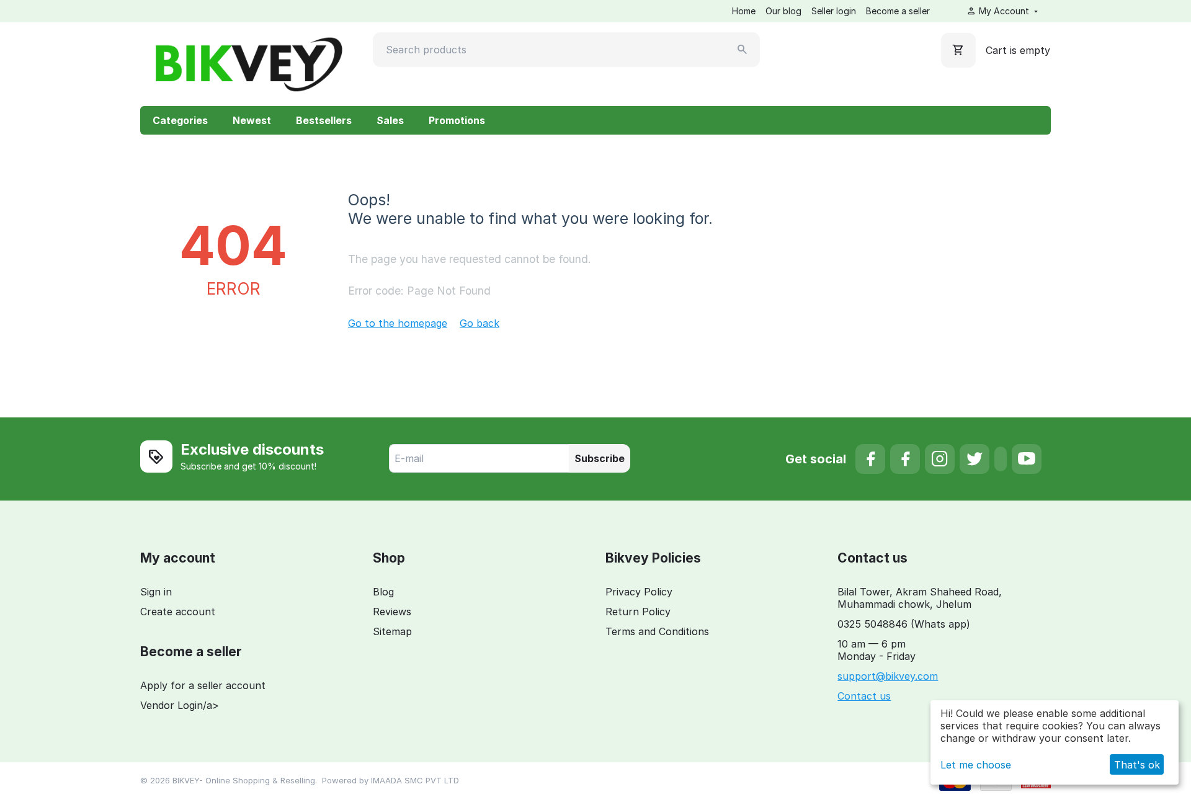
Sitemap (392, 631)
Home (744, 11)
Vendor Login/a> (179, 705)
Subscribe (599, 458)
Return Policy (638, 611)
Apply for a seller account (202, 685)
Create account (177, 611)
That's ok (1137, 765)
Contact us (864, 696)
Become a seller (898, 11)
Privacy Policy (638, 592)
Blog (383, 592)
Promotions (457, 120)
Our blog (783, 11)
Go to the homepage (397, 323)
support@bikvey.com (887, 676)
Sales (390, 120)
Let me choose (975, 765)
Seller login (833, 11)
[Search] (742, 49)
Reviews (392, 611)
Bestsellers (324, 120)
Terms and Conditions (657, 631)
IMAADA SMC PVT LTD (415, 780)
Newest (252, 120)
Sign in (156, 592)
